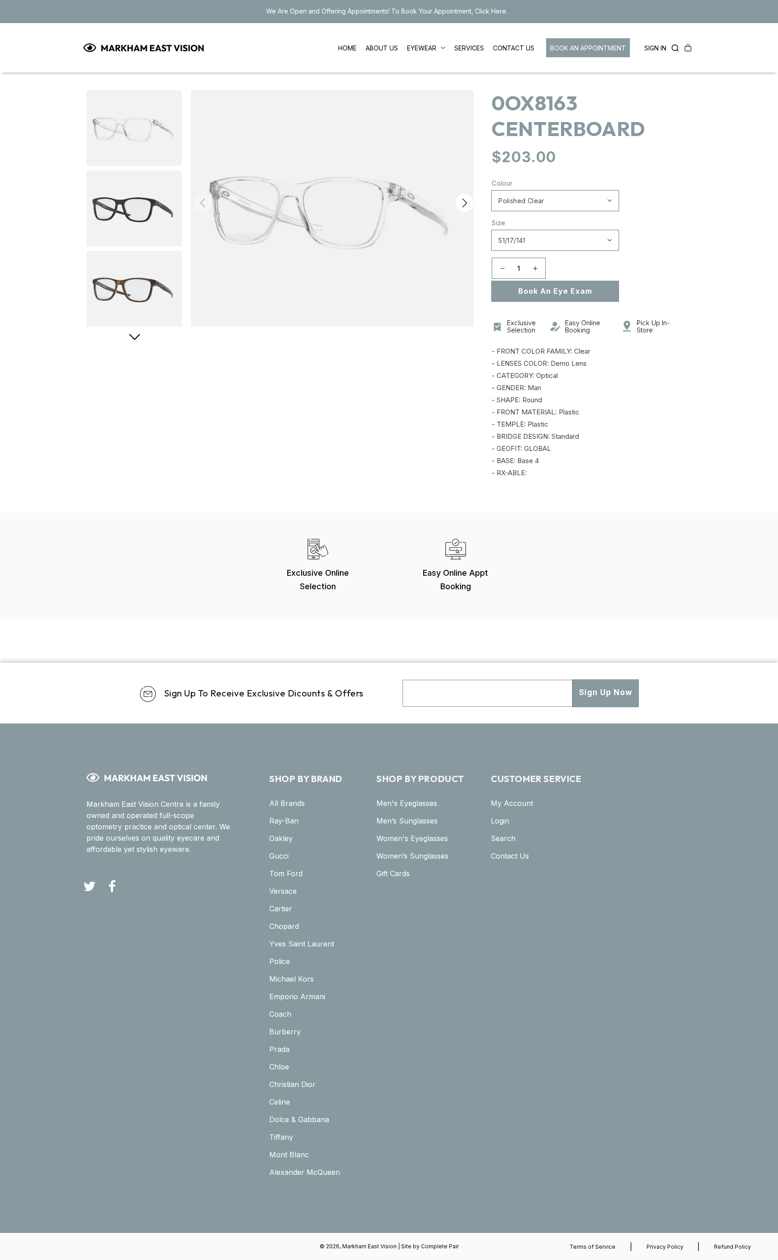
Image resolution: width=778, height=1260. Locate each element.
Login (500, 821)
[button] (672, 48)
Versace (283, 891)
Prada (279, 1049)
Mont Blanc (289, 1155)
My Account (512, 803)
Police (279, 961)
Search (503, 838)
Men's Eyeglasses (406, 803)
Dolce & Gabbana (299, 1119)
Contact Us (510, 856)
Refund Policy (732, 1246)
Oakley (281, 838)
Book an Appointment (588, 48)
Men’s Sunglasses (407, 821)
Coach (280, 1014)
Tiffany (281, 1137)
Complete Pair (440, 1246)
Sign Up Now (605, 692)
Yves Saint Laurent (301, 944)
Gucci (279, 856)
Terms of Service (592, 1246)
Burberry (285, 1032)
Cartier (280, 909)
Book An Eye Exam (555, 291)
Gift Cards (393, 873)
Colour (502, 183)
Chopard (284, 926)
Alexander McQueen (304, 1172)
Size (499, 223)
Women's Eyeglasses (412, 838)
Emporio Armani (297, 996)
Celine (279, 1102)
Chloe (279, 1067)
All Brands (287, 803)
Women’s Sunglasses (412, 856)
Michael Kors (291, 979)
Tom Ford (286, 873)
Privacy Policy (665, 1246)
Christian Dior (292, 1084)
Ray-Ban (284, 821)
